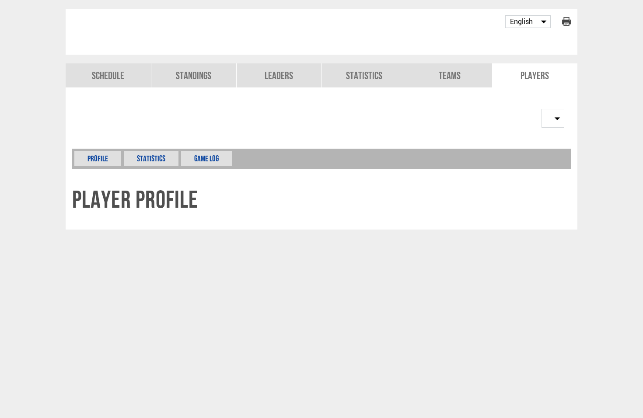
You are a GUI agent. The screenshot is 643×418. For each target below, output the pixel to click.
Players (535, 75)
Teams (450, 75)
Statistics (364, 75)
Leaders (279, 75)
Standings (193, 75)
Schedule (108, 75)
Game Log (206, 158)
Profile (97, 158)
